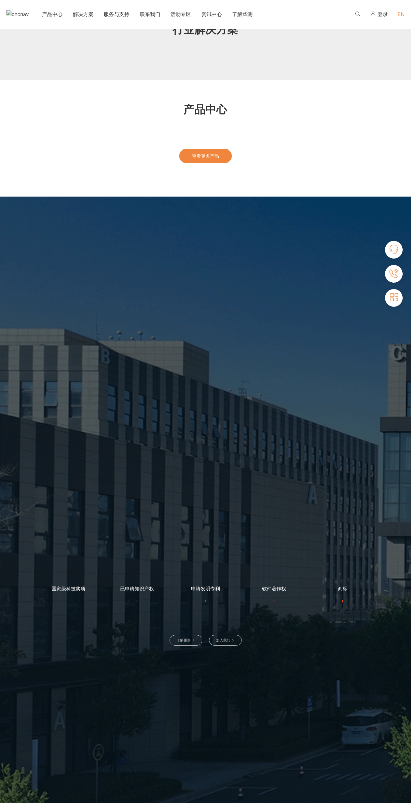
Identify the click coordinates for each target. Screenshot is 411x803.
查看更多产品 (205, 156)
